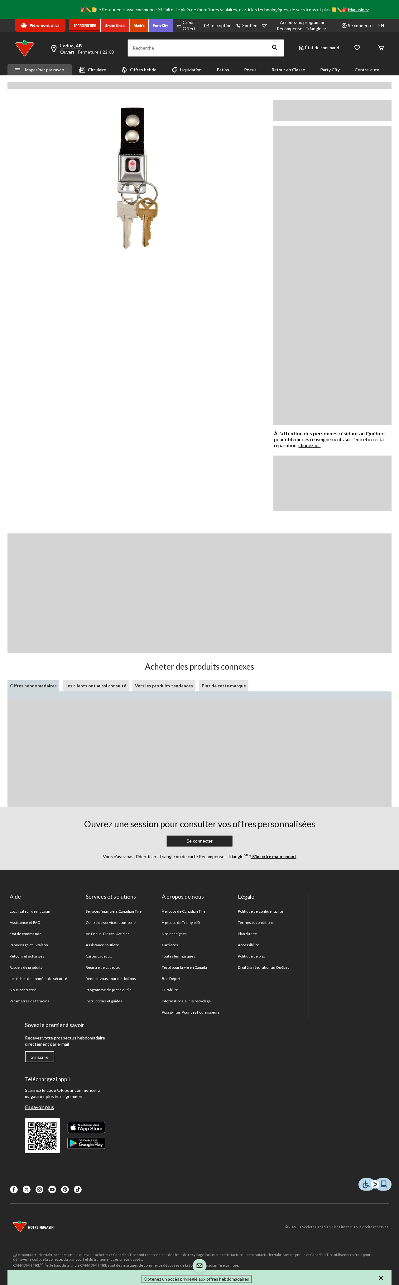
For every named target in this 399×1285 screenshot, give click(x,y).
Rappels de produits (26, 967)
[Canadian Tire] (85, 25)
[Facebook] (14, 1189)
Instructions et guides (104, 1001)
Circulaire (97, 69)
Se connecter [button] (361, 25)
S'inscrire (40, 1057)
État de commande (25, 933)
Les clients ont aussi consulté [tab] (95, 685)
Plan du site (247, 933)
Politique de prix (251, 956)
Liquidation (191, 69)
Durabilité (170, 989)
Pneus (250, 69)
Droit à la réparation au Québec (263, 967)
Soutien (249, 25)
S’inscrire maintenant (273, 856)
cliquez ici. (309, 445)
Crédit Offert (189, 25)
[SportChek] (115, 25)
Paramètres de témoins (29, 1001)
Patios (223, 69)
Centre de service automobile (111, 922)
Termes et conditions (256, 922)
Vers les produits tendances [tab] (164, 685)
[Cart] (381, 48)
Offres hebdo (143, 69)
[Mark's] (139, 25)
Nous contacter (23, 989)
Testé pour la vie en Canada (184, 967)
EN (381, 25)
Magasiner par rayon (44, 69)
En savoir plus (39, 1107)
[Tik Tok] (78, 1189)
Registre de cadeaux (103, 967)
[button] (275, 48)
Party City (330, 69)
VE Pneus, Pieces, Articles (107, 933)
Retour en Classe (288, 69)
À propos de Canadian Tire (183, 911)
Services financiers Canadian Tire (114, 911)
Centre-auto (367, 69)
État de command (322, 47)
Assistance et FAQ (25, 922)
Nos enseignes (174, 933)
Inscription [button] (221, 25)
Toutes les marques (178, 956)
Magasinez (358, 9)
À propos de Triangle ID (181, 922)
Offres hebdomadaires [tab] (33, 685)
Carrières (170, 945)
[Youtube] (52, 1189)
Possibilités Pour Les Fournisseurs (191, 1012)
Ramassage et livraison (29, 945)
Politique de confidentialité (260, 911)
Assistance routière (102, 945)
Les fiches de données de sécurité (38, 978)
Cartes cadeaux (99, 956)
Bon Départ (171, 978)
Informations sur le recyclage (186, 1001)
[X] (27, 1189)
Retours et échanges (27, 956)
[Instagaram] (39, 1189)
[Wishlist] (357, 48)
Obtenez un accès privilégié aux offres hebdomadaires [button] (196, 1279)
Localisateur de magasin (30, 911)
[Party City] (161, 25)
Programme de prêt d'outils (109, 989)
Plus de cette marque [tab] (224, 685)
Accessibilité (248, 945)
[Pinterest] (65, 1189)
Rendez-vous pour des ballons (111, 978)
